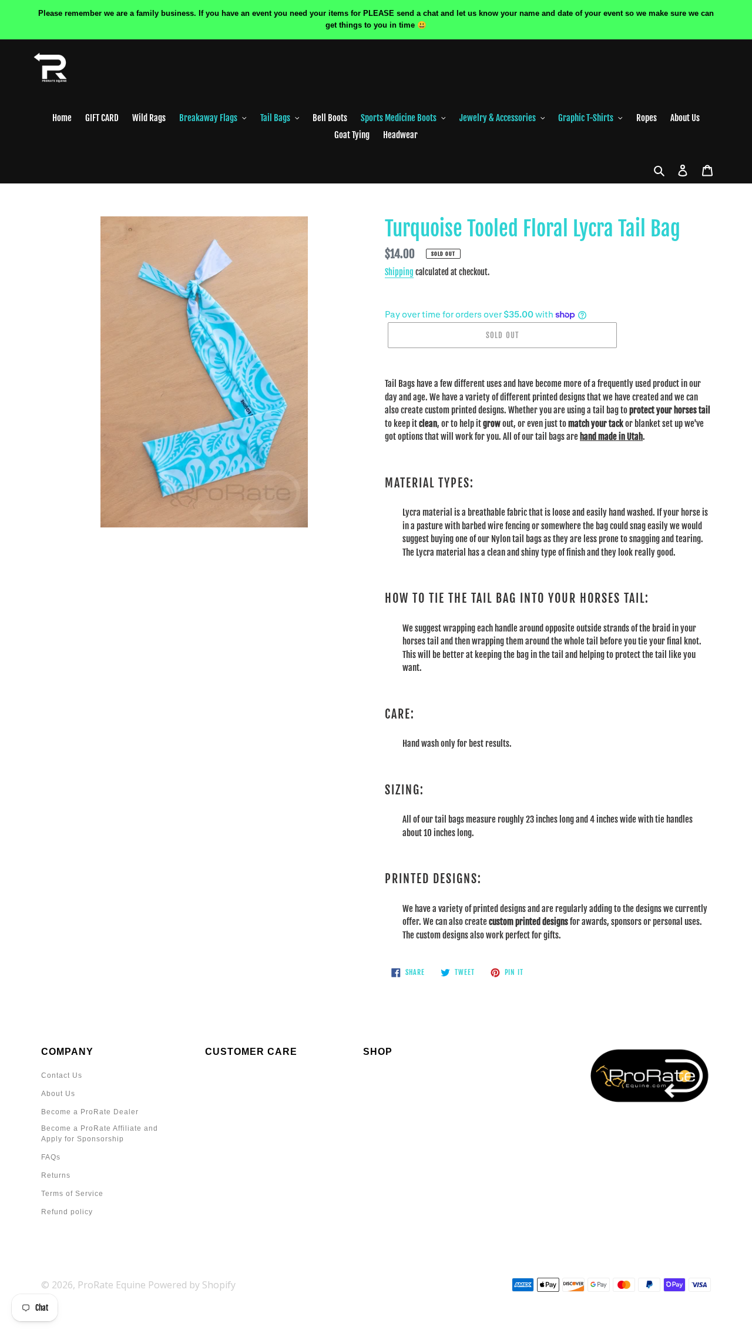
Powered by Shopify (192, 1284)
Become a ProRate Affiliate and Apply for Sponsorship (99, 1133)
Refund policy (67, 1212)
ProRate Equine (112, 1284)
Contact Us (61, 1075)
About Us (58, 1094)
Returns (55, 1175)
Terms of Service (72, 1194)
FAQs (51, 1157)
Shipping (399, 272)
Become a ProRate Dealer (90, 1112)
